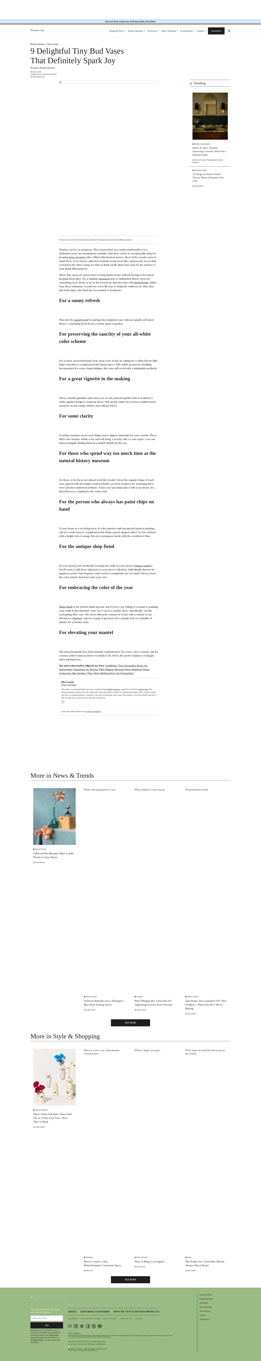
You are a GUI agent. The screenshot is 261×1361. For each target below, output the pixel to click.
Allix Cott (89, 1271)
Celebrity (139, 997)
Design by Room (116, 31)
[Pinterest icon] (82, 1326)
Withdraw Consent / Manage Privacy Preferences (87, 1349)
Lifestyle (200, 31)
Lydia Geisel (90, 1010)
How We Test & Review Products (136, 1311)
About (72, 1311)
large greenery (77, 257)
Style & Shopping (168, 31)
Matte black (66, 607)
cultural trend (143, 689)
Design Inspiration (135, 31)
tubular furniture (113, 689)
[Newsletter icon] (70, 1326)
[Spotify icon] (100, 1326)
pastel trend (81, 320)
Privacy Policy (38, 1340)
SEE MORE (130, 1023)
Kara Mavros (40, 862)
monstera (104, 279)
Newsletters (216, 31)
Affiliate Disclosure (90, 1319)
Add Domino (37, 77)
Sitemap (138, 1319)
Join (47, 1325)
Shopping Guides (200, 170)
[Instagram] (62, 701)
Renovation (152, 31)
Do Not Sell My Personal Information (82, 1350)
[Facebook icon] (88, 1326)
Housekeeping (186, 31)
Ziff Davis (85, 1341)
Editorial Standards (93, 712)
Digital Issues (204, 1319)
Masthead (72, 1319)
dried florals (141, 283)
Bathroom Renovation (202, 144)
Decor (189, 1257)
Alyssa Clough (200, 160)
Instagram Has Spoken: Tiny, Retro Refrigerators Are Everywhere (96, 673)
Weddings (89, 1257)
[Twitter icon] (94, 1326)
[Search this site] (229, 31)
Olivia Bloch (199, 186)
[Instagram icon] (76, 1326)
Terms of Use (54, 1335)
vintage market (142, 566)
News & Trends (52, 44)
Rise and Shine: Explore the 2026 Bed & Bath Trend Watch (130, 21)
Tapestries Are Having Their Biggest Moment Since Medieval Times (111, 670)
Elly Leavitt (37, 72)
